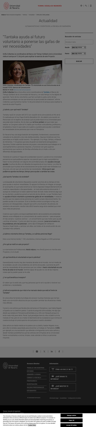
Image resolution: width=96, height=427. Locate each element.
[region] (48, 420)
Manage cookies (71, 415)
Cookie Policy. (32, 425)
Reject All (71, 420)
